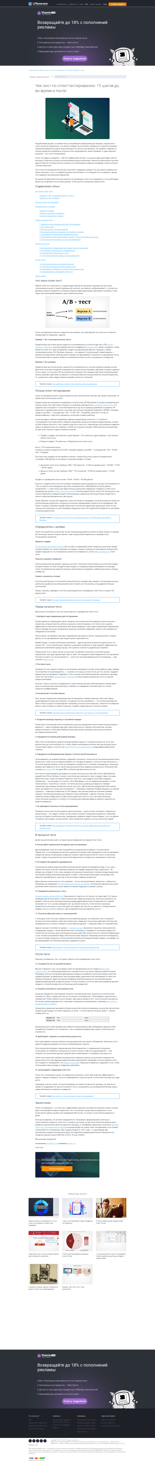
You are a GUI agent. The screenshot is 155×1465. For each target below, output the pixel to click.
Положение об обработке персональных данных (62, 1421)
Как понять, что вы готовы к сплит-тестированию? (73, 1096)
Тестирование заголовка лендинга (49, 546)
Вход (105, 4)
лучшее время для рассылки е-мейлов (74, 884)
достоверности (103, 552)
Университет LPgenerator (38, 1423)
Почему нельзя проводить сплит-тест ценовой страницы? (76, 600)
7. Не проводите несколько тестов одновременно (60, 239)
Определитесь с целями (45, 206)
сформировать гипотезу (64, 677)
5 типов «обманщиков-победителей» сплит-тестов (109, 1222)
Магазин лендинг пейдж (86, 1426)
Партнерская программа (86, 1429)
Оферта (56, 1428)
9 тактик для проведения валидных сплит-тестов (75, 1255)
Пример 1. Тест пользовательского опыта (57, 195)
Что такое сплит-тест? (44, 191)
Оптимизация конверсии (110, 1426)
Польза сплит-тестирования (47, 202)
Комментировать (56, 1169)
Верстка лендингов (108, 1420)
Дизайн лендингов (108, 1423)
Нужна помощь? (96, 4)
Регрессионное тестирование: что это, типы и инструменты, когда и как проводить (43, 1223)
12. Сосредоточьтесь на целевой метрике (57, 264)
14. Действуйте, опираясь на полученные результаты (62, 269)
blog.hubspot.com (52, 1143)
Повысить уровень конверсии (52, 213)
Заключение (40, 276)
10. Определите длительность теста (54, 253)
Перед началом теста (44, 220)
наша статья (48, 659)
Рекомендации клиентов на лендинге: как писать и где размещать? (80, 713)
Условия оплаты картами (36, 1460)
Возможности (62, 4)
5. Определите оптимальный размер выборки (59, 234)
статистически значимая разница (79, 747)
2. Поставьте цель (47, 227)
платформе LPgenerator (103, 405)
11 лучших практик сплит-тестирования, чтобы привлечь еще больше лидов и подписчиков (111, 1256)
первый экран (92, 347)
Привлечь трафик (47, 211)
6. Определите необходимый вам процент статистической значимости (69, 237)
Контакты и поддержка (61, 1425)
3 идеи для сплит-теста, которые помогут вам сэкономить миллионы (44, 1255)
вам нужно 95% (48, 769)
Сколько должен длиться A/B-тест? (49, 896)
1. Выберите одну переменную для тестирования (60, 224)
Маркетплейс (82, 1432)
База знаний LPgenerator (38, 1426)
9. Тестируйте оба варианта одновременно (57, 250)
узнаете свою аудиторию (64, 491)
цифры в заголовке (71, 1062)
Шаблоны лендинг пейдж (86, 1423)
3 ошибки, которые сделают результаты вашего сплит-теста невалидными (43, 1288)
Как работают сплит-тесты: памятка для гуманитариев (74, 384)
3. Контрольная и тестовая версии (54, 229)
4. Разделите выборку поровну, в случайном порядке (62, 232)
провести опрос (76, 928)
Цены (81, 4)
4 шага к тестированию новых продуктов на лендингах (77, 1222)
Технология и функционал (86, 1420)
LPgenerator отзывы (36, 1429)
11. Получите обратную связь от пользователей (59, 255)
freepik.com (71, 1143)
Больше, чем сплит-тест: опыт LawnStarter (73, 1288)
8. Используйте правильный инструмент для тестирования (64, 248)
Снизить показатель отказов (51, 216)
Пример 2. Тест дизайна (49, 198)
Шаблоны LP (73, 4)
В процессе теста (42, 244)
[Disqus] (77, 1320)
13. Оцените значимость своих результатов (58, 266)
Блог (30, 1420)
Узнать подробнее (75, 58)
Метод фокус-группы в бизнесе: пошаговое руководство (75, 947)
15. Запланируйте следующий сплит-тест (56, 272)
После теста (40, 260)
